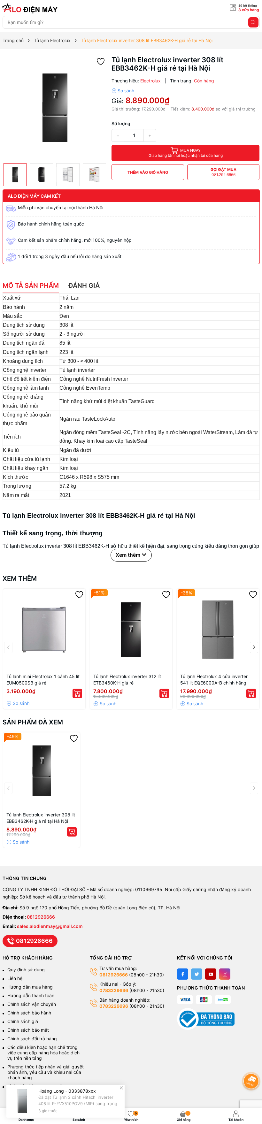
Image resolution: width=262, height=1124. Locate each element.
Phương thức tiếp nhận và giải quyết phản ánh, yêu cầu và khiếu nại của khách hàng (45, 1072)
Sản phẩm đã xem (33, 722)
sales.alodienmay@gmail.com (50, 926)
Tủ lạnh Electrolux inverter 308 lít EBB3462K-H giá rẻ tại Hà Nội (40, 818)
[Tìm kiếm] (253, 22)
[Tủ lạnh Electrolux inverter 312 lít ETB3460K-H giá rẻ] (131, 630)
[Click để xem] (55, 108)
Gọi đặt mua (223, 172)
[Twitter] (196, 974)
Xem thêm (20, 578)
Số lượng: (122, 123)
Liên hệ (14, 978)
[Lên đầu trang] (252, 1064)
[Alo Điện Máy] (31, 8)
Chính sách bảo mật (28, 1030)
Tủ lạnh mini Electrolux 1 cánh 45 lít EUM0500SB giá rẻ (43, 679)
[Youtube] (210, 974)
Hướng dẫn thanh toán (30, 995)
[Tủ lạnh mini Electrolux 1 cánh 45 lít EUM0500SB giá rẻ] (44, 630)
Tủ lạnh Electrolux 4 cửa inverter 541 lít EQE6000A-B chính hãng (214, 679)
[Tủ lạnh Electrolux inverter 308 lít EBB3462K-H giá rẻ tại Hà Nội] (41, 770)
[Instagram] (224, 974)
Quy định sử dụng (26, 969)
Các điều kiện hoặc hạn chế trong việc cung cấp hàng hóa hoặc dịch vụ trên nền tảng (43, 1052)
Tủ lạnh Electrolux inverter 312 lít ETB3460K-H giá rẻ (127, 679)
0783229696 (113, 990)
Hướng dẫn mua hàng (30, 987)
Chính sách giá (22, 1021)
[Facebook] (182, 974)
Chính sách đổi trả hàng (32, 1038)
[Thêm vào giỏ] (77, 693)
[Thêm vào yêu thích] (100, 61)
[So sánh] (123, 90)
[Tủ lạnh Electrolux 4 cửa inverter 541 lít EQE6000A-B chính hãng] (218, 630)
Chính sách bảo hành (29, 1012)
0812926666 (41, 917)
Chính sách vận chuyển (32, 1004)
